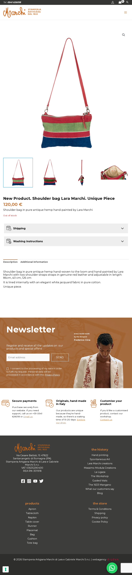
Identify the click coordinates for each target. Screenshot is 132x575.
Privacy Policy (52, 374)
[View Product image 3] (82, 173)
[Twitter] (41, 481)
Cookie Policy (100, 521)
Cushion (32, 538)
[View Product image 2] (50, 173)
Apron (32, 509)
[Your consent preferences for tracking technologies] (6, 569)
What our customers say (99, 489)
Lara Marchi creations (99, 463)
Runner (32, 525)
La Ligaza (99, 472)
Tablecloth (32, 513)
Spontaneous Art (100, 459)
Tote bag (32, 542)
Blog (100, 493)
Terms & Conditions (99, 509)
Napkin (32, 517)
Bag (32, 534)
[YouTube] (35, 481)
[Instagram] (29, 481)
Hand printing (100, 455)
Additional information (34, 262)
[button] (127, 2)
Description (10, 262)
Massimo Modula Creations (100, 467)
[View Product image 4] (114, 173)
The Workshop (100, 476)
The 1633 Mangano (100, 484)
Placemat (32, 530)
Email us (28, 416)
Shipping (99, 513)
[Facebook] (23, 481)
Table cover (32, 521)
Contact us (106, 419)
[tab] (10, 262)
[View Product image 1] (18, 173)
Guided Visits (99, 480)
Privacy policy (100, 517)
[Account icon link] (112, 2)
